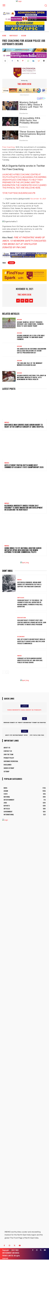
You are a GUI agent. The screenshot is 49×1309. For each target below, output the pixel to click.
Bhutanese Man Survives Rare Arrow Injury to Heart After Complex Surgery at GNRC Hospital (24, 425)
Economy (21, 636)
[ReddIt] (38, 61)
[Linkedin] (33, 61)
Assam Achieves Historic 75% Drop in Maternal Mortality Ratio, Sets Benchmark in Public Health (31, 377)
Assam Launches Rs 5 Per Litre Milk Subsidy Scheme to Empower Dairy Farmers (30, 337)
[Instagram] (22, 301)
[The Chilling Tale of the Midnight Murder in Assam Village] (9, 363)
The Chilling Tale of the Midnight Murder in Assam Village (29, 364)
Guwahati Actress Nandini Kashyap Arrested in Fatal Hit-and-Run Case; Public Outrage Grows (30, 660)
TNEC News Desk (24, 83)
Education (21, 617)
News (6, 422)
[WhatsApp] (28, 61)
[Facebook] (12, 61)
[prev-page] (3, 672)
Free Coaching (8, 147)
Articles (20, 597)
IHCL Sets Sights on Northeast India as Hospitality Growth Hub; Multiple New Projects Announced (31, 641)
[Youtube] (31, 301)
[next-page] (7, 672)
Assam (23, 35)
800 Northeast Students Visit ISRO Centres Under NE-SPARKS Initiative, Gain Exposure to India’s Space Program (31, 622)
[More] (43, 61)
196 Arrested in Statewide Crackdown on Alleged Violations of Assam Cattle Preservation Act (31, 350)
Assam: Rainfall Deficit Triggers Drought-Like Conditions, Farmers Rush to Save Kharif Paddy (30, 324)
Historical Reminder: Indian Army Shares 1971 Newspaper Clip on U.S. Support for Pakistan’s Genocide (29, 584)
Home (4, 35)
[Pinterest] (23, 61)
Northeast (14, 35)
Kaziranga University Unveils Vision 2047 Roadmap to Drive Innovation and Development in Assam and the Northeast (23, 507)
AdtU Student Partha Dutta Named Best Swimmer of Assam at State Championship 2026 (24, 466)
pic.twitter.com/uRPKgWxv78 (20, 193)
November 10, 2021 (38, 199)
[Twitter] (17, 61)
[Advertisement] (24, 1284)
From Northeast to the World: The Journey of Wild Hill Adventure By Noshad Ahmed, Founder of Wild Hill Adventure (30, 603)
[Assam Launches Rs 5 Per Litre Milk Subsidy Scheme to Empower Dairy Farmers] (9, 336)
